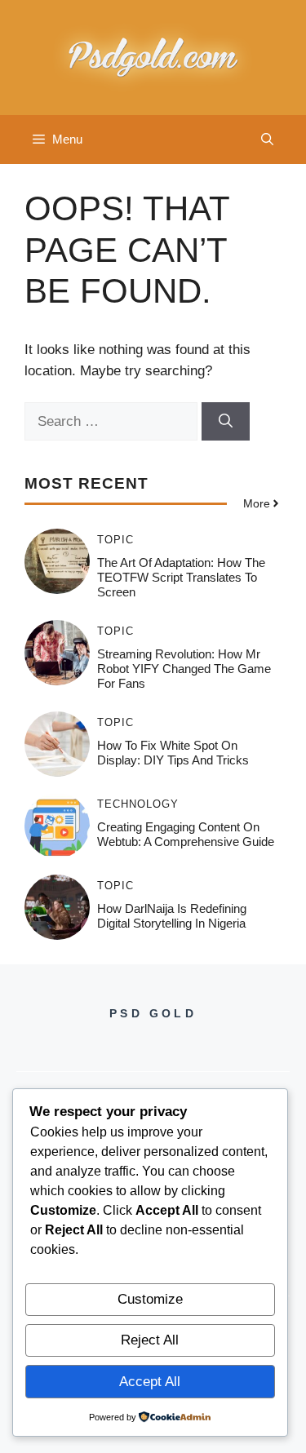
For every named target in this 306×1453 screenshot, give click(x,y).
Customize (150, 1299)
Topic (115, 539)
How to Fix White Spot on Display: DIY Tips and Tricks (173, 752)
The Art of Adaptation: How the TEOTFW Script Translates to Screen (181, 577)
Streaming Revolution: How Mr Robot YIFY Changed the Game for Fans (184, 668)
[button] (267, 139)
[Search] (226, 421)
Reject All (150, 1340)
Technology (138, 804)
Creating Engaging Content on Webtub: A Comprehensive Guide (185, 834)
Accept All (149, 1381)
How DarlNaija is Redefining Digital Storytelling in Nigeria (171, 915)
